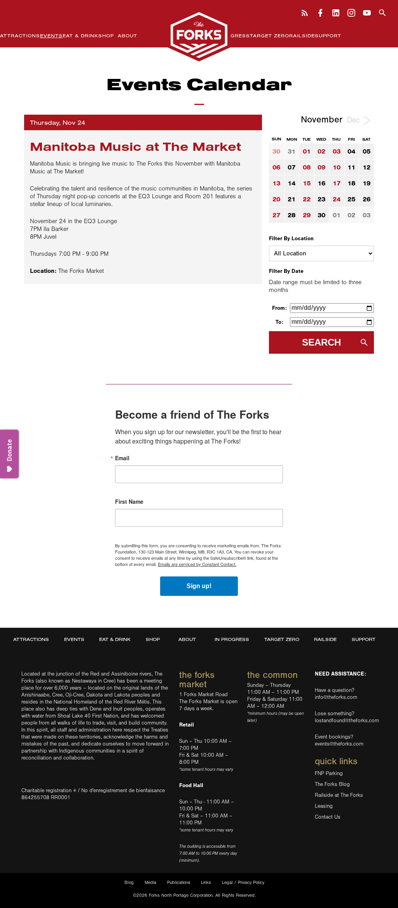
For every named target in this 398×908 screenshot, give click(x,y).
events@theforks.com (339, 744)
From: (279, 308)
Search (321, 342)
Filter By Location (291, 238)
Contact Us (327, 817)
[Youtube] (367, 12)
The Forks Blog (332, 784)
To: (279, 322)
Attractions (20, 35)
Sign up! (199, 586)
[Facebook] (320, 12)
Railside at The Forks (339, 795)
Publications (178, 882)
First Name (129, 501)
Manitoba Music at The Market (135, 146)
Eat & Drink (80, 35)
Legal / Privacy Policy (243, 882)
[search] (382, 12)
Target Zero (269, 35)
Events (51, 35)
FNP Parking (329, 773)
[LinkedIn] (336, 12)
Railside (302, 35)
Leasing (324, 806)
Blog (129, 882)
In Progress (230, 35)
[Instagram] (351, 12)
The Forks (199, 36)
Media (150, 882)
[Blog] (305, 12)
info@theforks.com (336, 697)
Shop (106, 35)
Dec (354, 120)
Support (328, 35)
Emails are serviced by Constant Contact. (197, 564)
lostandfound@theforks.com (347, 721)
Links (206, 882)
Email (122, 458)
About (127, 35)
